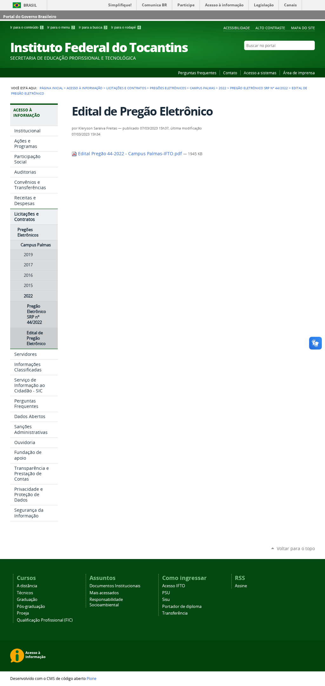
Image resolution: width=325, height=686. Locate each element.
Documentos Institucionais (115, 586)
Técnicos (25, 593)
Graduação (27, 599)
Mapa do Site (303, 27)
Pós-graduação (31, 606)
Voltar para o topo (296, 548)
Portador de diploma (182, 606)
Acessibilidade (236, 27)
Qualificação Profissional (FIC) (45, 620)
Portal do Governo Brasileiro (29, 16)
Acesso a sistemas (260, 72)
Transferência (175, 613)
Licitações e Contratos (126, 88)
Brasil (30, 5)
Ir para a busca (92, 27)
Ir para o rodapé (125, 27)
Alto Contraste (270, 27)
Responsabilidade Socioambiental (106, 602)
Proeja (23, 613)
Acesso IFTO (173, 586)
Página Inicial (51, 88)
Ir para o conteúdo (26, 27)
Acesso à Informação (85, 88)
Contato (230, 72)
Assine (241, 586)
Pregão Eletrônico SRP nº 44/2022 (259, 88)
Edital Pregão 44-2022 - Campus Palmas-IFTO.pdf (130, 154)
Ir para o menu (60, 27)
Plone (91, 678)
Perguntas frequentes (197, 72)
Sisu (166, 599)
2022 (222, 88)
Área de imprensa (299, 72)
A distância (27, 586)
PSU (166, 593)
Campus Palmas (202, 88)
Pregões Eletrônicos (168, 88)
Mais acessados (104, 593)
